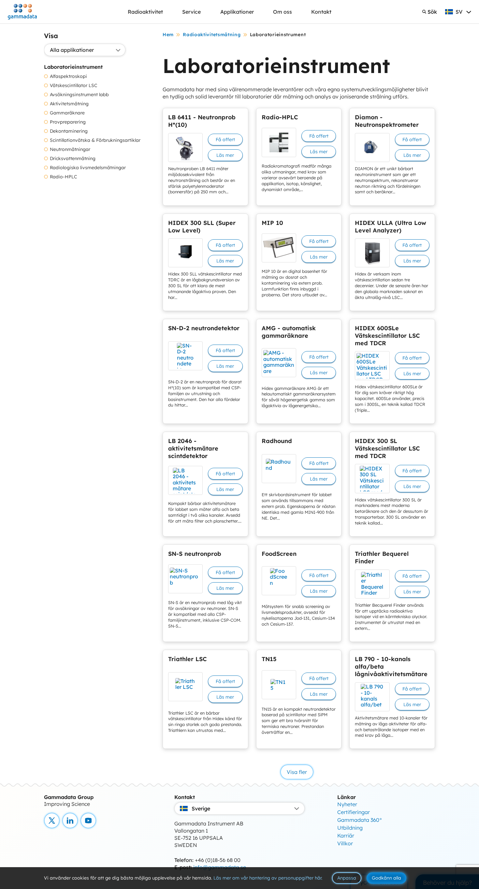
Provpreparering (68, 122)
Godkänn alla (386, 878)
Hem (168, 34)
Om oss (282, 11)
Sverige (201, 808)
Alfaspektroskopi (68, 76)
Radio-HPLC (63, 177)
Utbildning (350, 827)
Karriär (345, 835)
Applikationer (237, 11)
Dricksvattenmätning (72, 158)
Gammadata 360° (359, 820)
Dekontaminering (69, 131)
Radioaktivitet (145, 11)
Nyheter (347, 804)
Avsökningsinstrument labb (79, 94)
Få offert (225, 139)
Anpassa (346, 878)
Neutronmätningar (70, 149)
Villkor (345, 843)
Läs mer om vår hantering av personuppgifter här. (267, 878)
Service (191, 11)
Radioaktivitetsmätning (211, 34)
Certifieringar (353, 812)
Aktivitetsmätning (69, 104)
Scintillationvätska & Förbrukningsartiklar (95, 140)
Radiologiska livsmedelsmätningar (88, 167)
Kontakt (321, 11)
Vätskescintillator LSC (73, 85)
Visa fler (297, 772)
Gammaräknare (67, 113)
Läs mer (225, 155)
